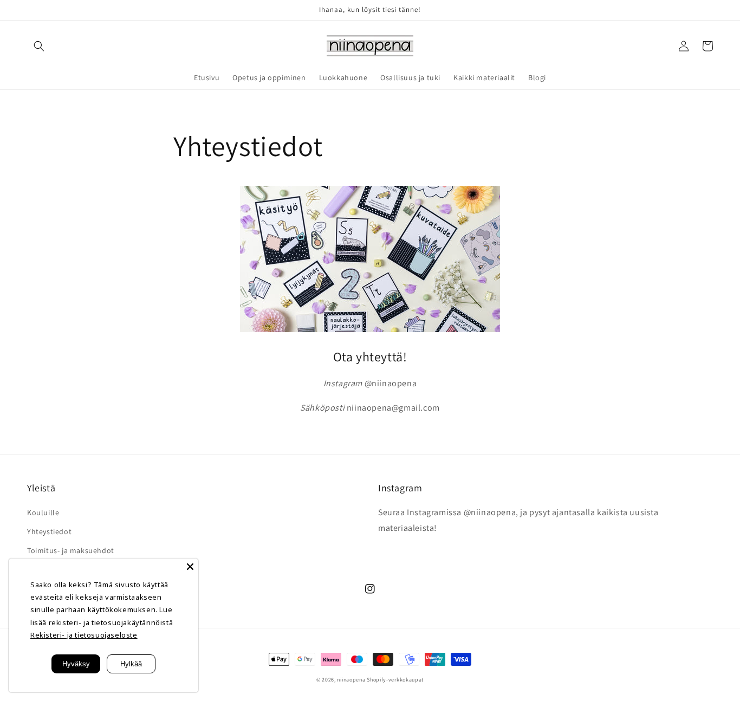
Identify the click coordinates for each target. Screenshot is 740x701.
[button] (39, 46)
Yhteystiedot (49, 531)
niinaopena (351, 679)
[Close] (190, 566)
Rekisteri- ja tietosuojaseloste (84, 635)
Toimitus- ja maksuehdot (70, 550)
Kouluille (43, 512)
